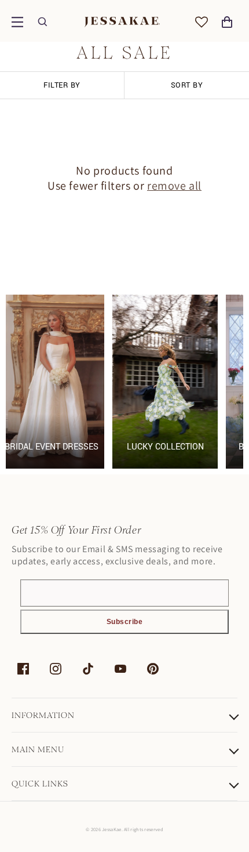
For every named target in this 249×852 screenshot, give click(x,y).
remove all (174, 185)
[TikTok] (88, 668)
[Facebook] (23, 668)
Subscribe (125, 622)
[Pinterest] (152, 668)
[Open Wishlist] (201, 22)
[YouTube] (120, 668)
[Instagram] (55, 668)
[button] (17, 22)
